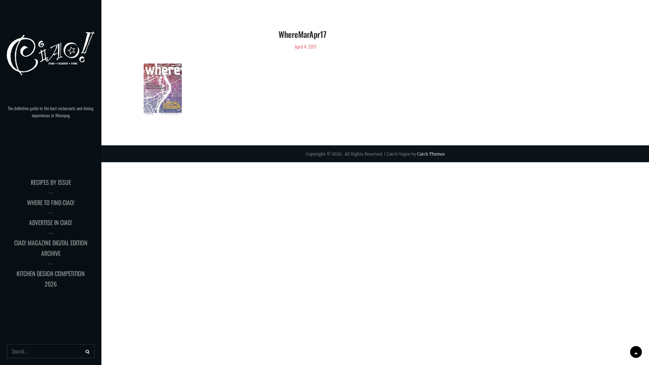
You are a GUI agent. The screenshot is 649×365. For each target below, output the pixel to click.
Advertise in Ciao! (50, 222)
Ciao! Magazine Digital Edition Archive (51, 248)
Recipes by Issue (51, 182)
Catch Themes (431, 153)
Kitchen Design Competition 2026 (51, 279)
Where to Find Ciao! (51, 202)
